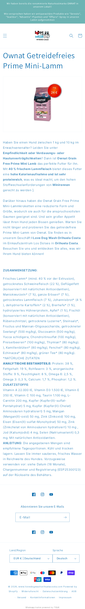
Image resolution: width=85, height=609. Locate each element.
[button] (5, 35)
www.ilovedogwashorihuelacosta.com (40, 586)
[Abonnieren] (65, 517)
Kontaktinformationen (42, 597)
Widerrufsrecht (30, 591)
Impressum (65, 597)
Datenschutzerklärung (55, 591)
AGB (74, 591)
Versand (21, 597)
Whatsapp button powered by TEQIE (43, 607)
